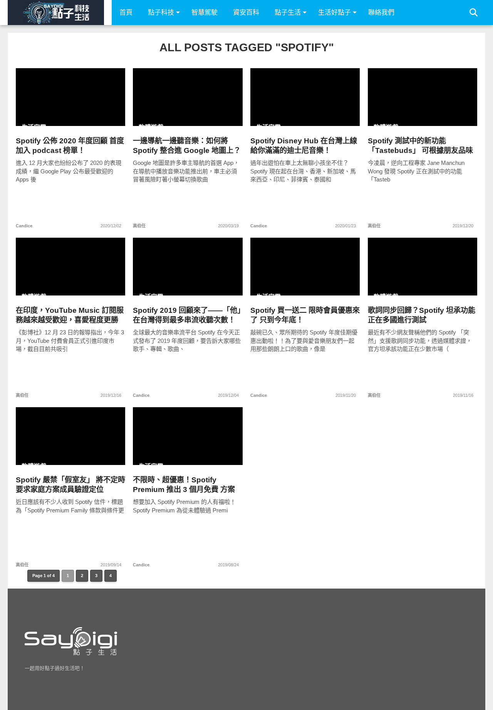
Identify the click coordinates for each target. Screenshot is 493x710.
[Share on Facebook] (54, 113)
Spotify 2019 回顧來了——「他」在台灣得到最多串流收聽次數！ (187, 315)
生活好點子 (334, 12)
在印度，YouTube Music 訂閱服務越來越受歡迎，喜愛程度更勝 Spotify (70, 315)
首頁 (125, 12)
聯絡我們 (381, 12)
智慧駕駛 (204, 12)
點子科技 (161, 12)
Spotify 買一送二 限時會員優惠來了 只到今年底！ (305, 315)
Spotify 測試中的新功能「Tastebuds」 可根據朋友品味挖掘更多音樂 (420, 146)
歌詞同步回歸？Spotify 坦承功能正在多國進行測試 (421, 315)
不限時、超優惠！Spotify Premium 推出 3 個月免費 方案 (184, 484)
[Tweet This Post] (71, 113)
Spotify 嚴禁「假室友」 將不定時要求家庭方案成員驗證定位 (70, 484)
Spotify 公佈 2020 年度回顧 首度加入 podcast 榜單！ (70, 145)
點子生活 (288, 12)
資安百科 (246, 12)
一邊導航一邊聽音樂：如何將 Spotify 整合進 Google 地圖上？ (187, 145)
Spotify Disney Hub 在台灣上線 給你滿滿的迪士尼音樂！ (303, 145)
